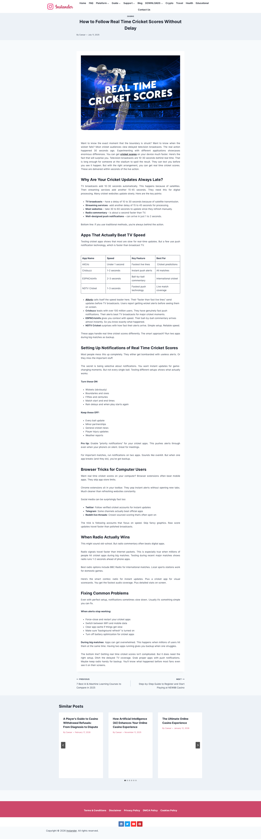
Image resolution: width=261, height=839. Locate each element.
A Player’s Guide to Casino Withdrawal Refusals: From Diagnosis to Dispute (80, 723)
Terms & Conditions (95, 810)
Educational (202, 3)
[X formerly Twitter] (127, 824)
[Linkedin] (121, 824)
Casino (130, 16)
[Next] (198, 745)
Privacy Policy (132, 810)
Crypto (169, 3)
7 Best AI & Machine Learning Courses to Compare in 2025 (99, 683)
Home (83, 3)
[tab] (125, 780)
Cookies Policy (168, 810)
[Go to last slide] (63, 745)
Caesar (82, 35)
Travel (179, 3)
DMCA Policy (150, 810)
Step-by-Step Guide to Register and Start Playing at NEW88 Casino (161, 683)
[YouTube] (133, 824)
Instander (71, 830)
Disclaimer (115, 810)
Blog (140, 3)
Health (189, 3)
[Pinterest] (139, 824)
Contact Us (144, 9)
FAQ (91, 3)
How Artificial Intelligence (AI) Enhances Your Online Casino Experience (130, 723)
